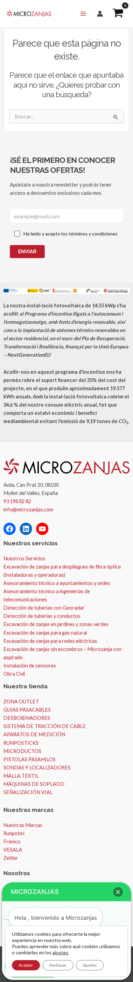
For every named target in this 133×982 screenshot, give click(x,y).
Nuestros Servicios (24, 558)
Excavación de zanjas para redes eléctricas (50, 641)
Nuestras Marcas (22, 825)
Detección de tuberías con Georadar (44, 608)
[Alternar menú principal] (83, 13)
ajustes (60, 952)
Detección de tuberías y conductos (41, 616)
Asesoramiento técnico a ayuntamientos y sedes (56, 583)
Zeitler (10, 858)
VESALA (12, 850)
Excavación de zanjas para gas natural (45, 633)
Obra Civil (14, 674)
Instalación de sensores (29, 665)
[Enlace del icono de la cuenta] (100, 14)
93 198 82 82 (17, 501)
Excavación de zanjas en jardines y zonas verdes (55, 624)
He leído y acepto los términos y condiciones (71, 234)
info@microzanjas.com (28, 509)
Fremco (11, 841)
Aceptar (26, 965)
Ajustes (90, 965)
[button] (118, 892)
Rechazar (57, 965)
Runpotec (14, 833)
